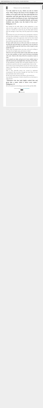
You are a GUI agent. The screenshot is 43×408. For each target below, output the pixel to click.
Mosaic (10, 3)
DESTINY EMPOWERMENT (26, 88)
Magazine (7, 3)
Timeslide (18, 3)
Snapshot (15, 3)
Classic (1, 3)
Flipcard (4, 3)
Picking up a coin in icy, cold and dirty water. (22, 7)
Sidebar (12, 3)
